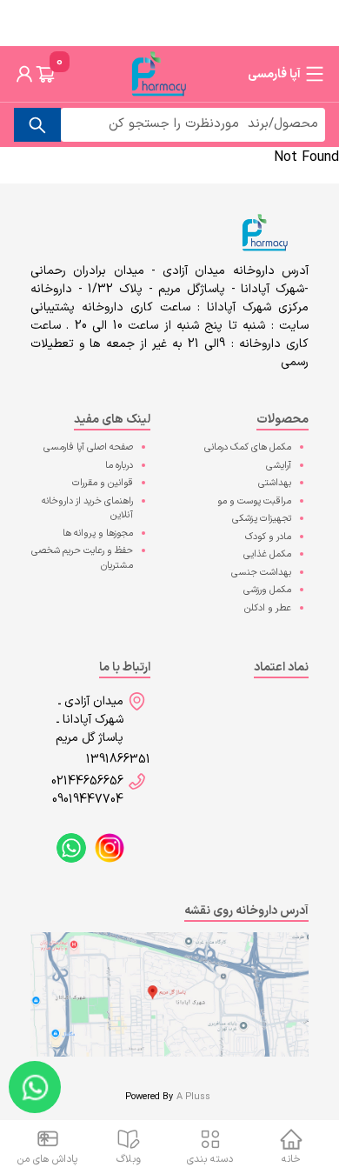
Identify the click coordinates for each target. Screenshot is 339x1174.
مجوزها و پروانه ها (98, 533)
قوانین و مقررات (102, 483)
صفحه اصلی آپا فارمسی (88, 447)
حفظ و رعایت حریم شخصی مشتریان (82, 558)
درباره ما (119, 465)
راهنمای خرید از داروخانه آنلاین (87, 509)
